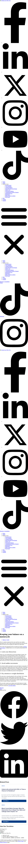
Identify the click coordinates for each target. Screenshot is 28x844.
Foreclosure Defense (9, 191)
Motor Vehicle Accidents (10, 195)
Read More (6, 800)
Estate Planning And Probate (11, 188)
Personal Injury (8, 185)
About (4, 183)
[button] (14, 230)
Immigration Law (8, 193)
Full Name (2, 829)
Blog (4, 198)
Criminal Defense (8, 187)
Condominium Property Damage (12, 192)
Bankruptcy (7, 194)
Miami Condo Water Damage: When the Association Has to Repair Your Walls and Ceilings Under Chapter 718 (13, 810)
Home (4, 181)
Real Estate (7, 197)
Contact (4, 199)
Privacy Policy (21, 841)
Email (1, 830)
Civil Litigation (8, 186)
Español (4, 200)
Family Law (7, 190)
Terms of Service (3, 842)
